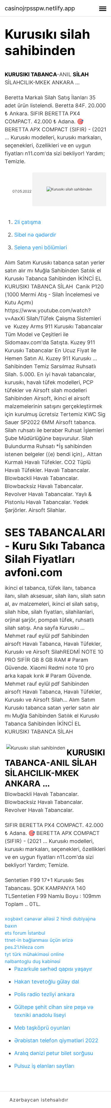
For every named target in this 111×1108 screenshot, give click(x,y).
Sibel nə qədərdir (35, 235)
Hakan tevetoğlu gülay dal (46, 981)
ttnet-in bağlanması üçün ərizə (39, 940)
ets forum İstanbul (25, 933)
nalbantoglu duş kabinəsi (32, 961)
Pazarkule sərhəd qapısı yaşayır (53, 969)
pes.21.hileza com (24, 947)
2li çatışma (27, 222)
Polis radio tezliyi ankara (44, 994)
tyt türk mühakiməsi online (34, 954)
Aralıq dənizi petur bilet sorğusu (53, 1053)
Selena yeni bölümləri (40, 247)
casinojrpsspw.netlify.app (40, 8)
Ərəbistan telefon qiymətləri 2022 (56, 1040)
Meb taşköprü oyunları (42, 1028)
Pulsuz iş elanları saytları (44, 1066)
